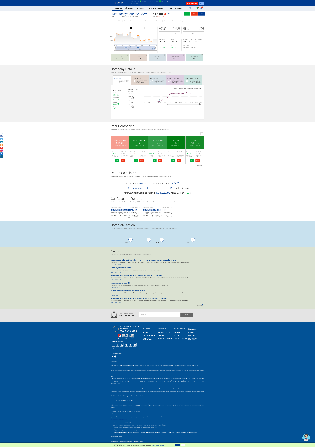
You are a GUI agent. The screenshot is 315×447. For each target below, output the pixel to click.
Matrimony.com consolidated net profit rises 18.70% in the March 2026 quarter (136, 275)
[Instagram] (135, 345)
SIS (195, 140)
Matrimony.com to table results (121, 268)
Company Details (129, 21)
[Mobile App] (194, 8)
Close (182, 444)
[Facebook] (113, 345)
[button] (170, 13)
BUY (117, 160)
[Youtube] (130, 345)
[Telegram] (113, 348)
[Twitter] (117, 345)
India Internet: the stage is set (154, 210)
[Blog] (126, 345)
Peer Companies (142, 21)
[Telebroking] (190, 8)
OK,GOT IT (177, 444)
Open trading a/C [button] (192, 3)
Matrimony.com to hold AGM (120, 283)
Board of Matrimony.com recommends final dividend (128, 290)
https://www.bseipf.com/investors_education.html (119, 419)
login (201, 3)
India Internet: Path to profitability (124, 210)
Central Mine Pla (157, 140)
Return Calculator (156, 21)
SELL (123, 160)
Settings (162, 445)
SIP (201, 14)
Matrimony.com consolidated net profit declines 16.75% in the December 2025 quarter (139, 298)
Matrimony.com (120, 140)
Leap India (176, 140)
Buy (187, 14)
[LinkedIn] (122, 345)
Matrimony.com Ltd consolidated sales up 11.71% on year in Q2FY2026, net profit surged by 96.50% (143, 260)
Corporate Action (185, 21)
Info (119, 21)
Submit (186, 314)
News (195, 21)
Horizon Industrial (138, 140)
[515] (174, 31)
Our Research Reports (170, 21)
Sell (194, 14)
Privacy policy (155, 445)
